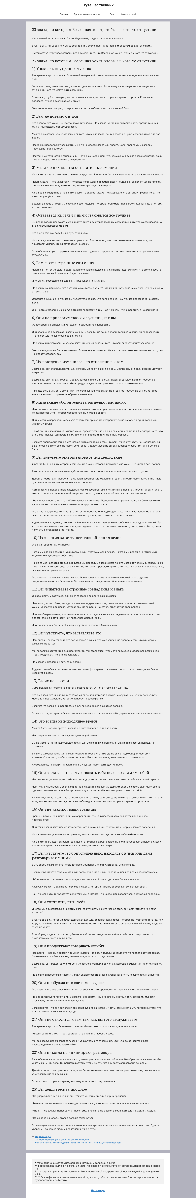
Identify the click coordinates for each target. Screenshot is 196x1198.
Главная (64, 14)
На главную (98, 1190)
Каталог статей (128, 14)
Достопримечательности (87, 14)
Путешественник (98, 5)
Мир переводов (43, 1136)
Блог (112, 14)
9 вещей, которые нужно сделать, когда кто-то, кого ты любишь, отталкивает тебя (78, 1142)
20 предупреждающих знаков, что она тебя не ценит (62, 1139)
